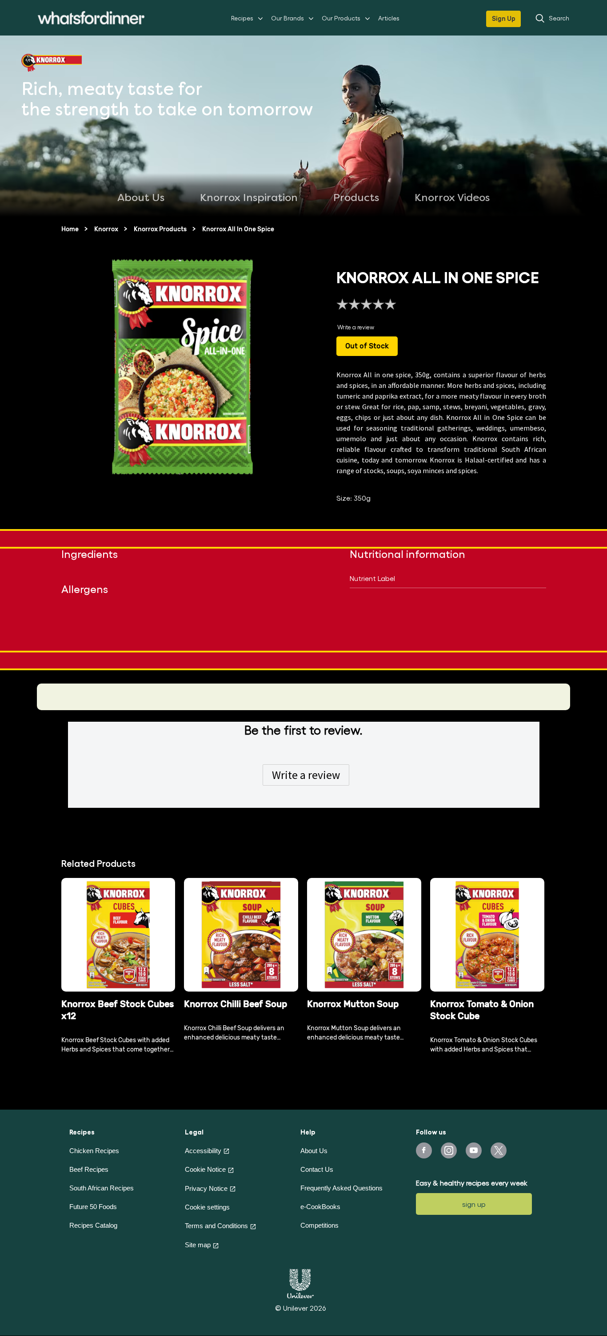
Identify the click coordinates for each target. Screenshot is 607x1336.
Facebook (424, 1150)
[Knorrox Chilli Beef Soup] (241, 935)
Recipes (242, 18)
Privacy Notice (206, 1188)
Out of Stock (367, 346)
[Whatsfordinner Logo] (91, 17)
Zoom (279, 470)
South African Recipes (101, 1188)
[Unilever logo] (300, 1282)
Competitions (319, 1225)
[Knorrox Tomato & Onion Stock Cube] (487, 935)
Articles (388, 18)
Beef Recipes (88, 1169)
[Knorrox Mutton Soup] (364, 935)
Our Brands (287, 18)
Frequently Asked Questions (341, 1188)
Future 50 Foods (93, 1206)
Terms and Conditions (216, 1225)
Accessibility (203, 1150)
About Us (313, 1150)
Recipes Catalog (93, 1225)
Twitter (499, 1150)
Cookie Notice (205, 1169)
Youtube (474, 1150)
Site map (198, 1245)
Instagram (449, 1150)
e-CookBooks (320, 1206)
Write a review (306, 775)
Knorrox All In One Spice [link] (238, 229)
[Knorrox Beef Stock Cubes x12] (118, 935)
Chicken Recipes (94, 1150)
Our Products (341, 18)
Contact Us (316, 1169)
